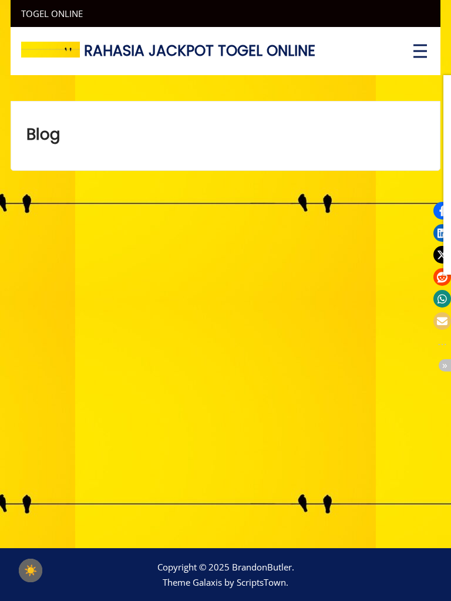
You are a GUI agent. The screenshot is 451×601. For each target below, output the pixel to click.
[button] (442, 211)
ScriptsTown (261, 582)
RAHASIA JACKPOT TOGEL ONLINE (199, 50)
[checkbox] (30, 570)
